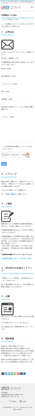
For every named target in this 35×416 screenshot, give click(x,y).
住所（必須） (5, 91)
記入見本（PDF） (26, 258)
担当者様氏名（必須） (9, 76)
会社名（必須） (6, 68)
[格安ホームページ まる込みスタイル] (11, 7)
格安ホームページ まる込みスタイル (19, 407)
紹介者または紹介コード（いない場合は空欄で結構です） (17, 108)
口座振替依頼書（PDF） (9, 258)
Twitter (13, 401)
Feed (24, 401)
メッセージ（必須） (8, 117)
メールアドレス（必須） (9, 84)
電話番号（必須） (7, 99)
